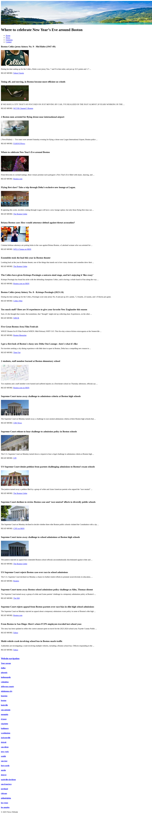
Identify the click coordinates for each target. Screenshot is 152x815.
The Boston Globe (20, 214)
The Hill (16, 598)
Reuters (16, 581)
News (8, 38)
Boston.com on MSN (21, 284)
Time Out (16, 352)
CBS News (17, 423)
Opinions (9, 40)
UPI (14, 458)
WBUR (16, 318)
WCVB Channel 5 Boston (23, 108)
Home (8, 36)
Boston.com (17, 179)
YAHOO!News (19, 144)
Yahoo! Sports (18, 73)
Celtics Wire (17, 301)
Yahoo (15, 633)
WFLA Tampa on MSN (22, 249)
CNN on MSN (18, 528)
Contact (9, 42)
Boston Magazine (19, 335)
